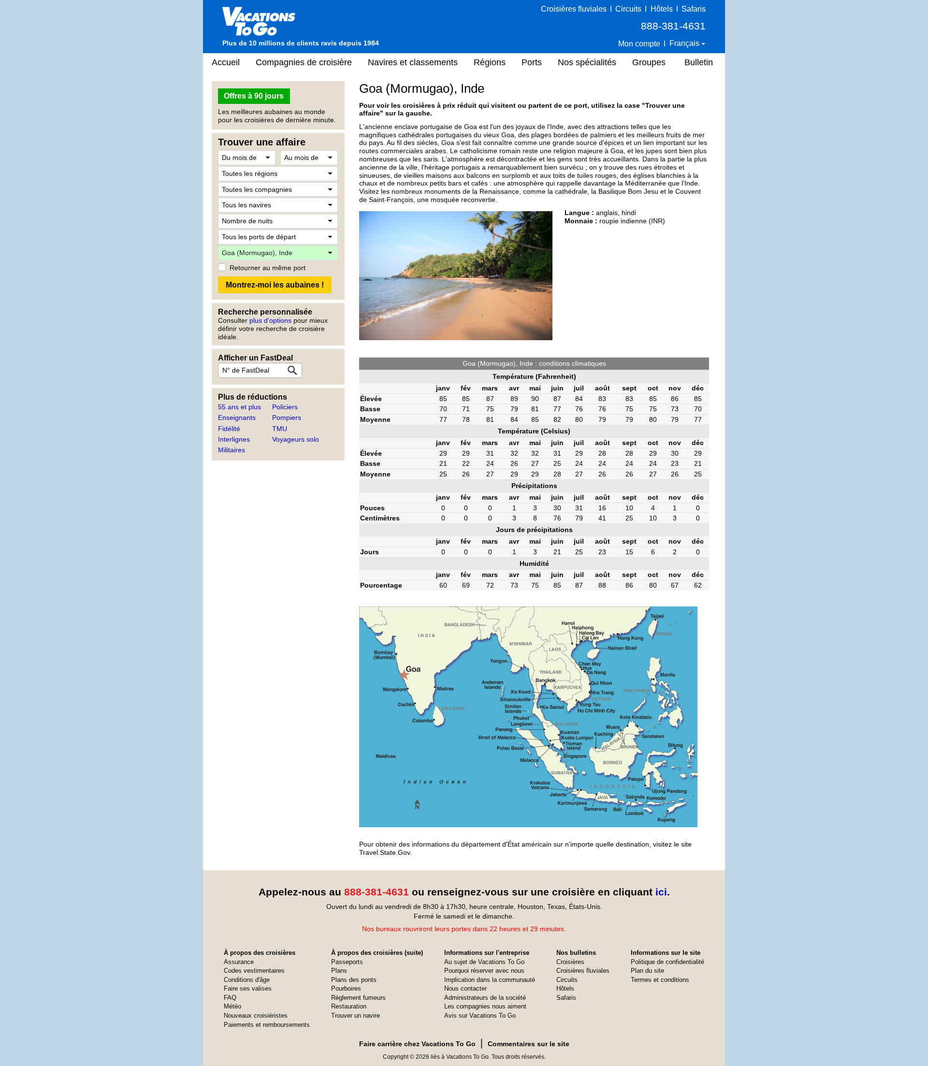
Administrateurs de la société (485, 997)
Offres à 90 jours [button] (254, 96)
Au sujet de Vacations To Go (484, 961)
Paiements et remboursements (267, 1024)
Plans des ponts (354, 979)
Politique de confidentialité (667, 961)
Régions (490, 62)
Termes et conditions (660, 979)
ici (661, 891)
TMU (279, 428)
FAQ (230, 997)
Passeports (347, 961)
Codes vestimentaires (254, 970)
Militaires (231, 450)
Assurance (239, 961)
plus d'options (270, 320)
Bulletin (698, 62)
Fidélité (229, 428)
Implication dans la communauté (489, 979)
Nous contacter (465, 988)
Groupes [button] (649, 62)
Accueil (226, 62)
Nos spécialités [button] (587, 62)
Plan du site (647, 970)
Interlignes (234, 439)
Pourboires (346, 988)
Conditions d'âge (247, 979)
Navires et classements (413, 62)
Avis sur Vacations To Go (480, 1015)
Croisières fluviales (574, 9)
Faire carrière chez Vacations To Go (417, 1044)
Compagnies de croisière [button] (304, 62)
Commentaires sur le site (528, 1044)
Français (685, 43)
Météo (232, 1006)
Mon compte (639, 44)
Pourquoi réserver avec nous (484, 970)
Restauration (348, 1006)
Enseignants (237, 417)
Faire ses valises (248, 988)
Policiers (285, 407)
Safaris (694, 9)
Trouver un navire (355, 1015)
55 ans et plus (239, 407)
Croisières (570, 961)
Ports (532, 62)
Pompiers (286, 417)
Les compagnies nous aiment (485, 1006)
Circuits (628, 9)
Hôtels (662, 9)
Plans (339, 970)
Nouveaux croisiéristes (256, 1015)
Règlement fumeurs (358, 997)
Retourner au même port (267, 268)
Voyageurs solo (295, 439)
